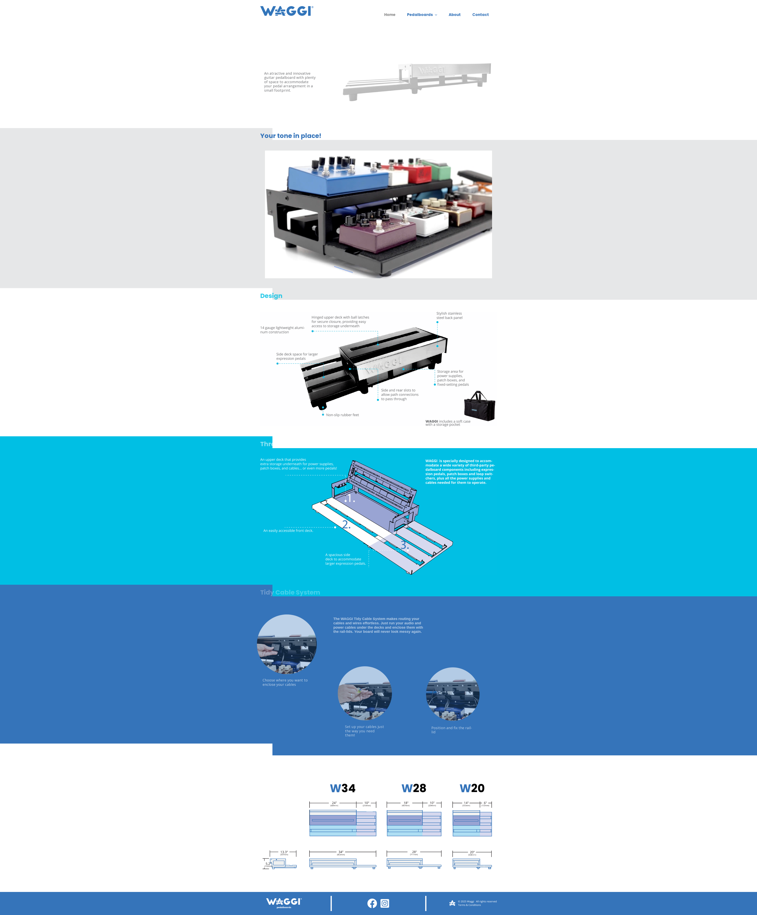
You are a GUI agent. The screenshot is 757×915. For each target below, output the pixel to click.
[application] (435, 15)
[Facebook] (372, 903)
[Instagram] (385, 903)
